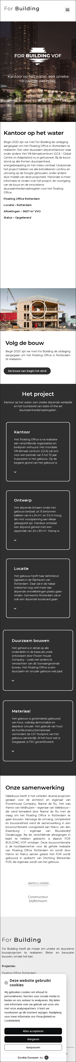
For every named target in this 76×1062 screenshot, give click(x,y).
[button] (67, 10)
